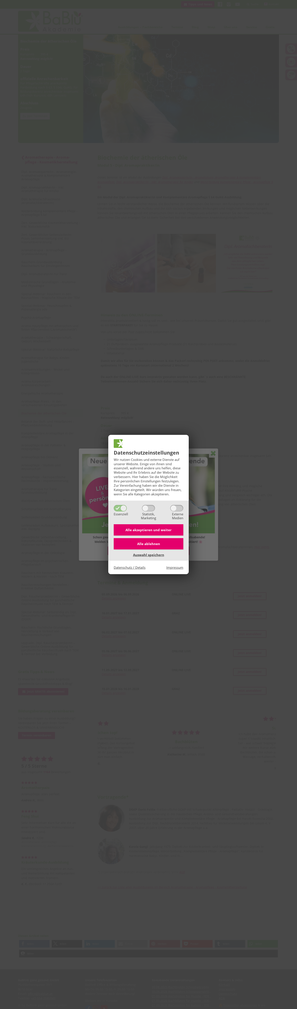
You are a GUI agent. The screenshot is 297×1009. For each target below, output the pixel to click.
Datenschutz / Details (129, 567)
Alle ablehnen (148, 544)
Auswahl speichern (148, 555)
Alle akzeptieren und (148, 530)
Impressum (174, 567)
